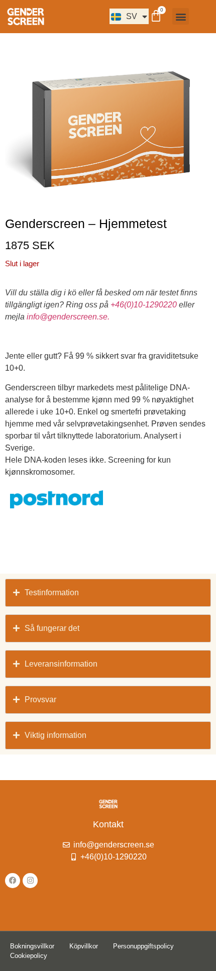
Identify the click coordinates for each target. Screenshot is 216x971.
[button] (180, 16)
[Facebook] (12, 880)
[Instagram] (30, 880)
